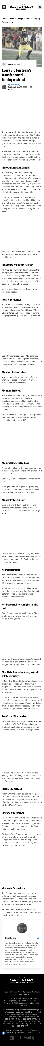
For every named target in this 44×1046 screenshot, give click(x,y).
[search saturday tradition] (40, 7)
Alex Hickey (15, 85)
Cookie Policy (24, 994)
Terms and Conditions (31, 992)
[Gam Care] (19, 1038)
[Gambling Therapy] (29, 1038)
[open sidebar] (4, 7)
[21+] (12, 1038)
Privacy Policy (16, 992)
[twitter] (37, 938)
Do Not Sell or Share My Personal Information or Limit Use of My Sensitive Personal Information (22, 1031)
